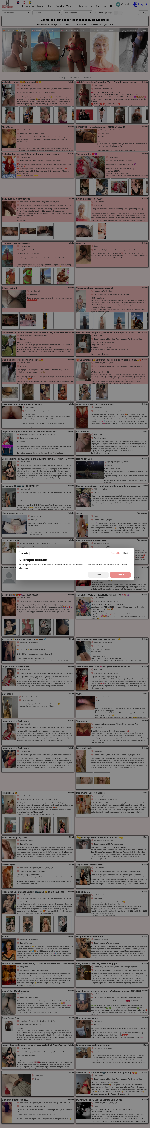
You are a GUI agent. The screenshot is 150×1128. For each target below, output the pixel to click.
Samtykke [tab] (115, 553)
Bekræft (120, 575)
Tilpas (98, 575)
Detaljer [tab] (126, 553)
